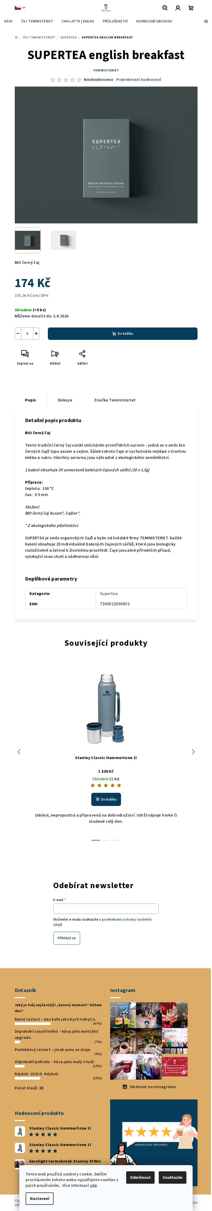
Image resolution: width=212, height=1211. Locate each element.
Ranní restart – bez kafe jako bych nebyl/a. (55, 1019)
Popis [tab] (30, 400)
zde (93, 1185)
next (193, 752)
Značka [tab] (114, 400)
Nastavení (39, 1198)
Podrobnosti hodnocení (138, 79)
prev (19, 752)
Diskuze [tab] (65, 400)
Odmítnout (140, 1177)
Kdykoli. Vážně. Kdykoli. (37, 1074)
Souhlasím (173, 1177)
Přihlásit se (67, 938)
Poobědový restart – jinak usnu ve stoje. (53, 1050)
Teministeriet (106, 70)
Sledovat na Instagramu (153, 1087)
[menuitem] (8, 21)
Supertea (109, 593)
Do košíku (125, 333)
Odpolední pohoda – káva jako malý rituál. (55, 1062)
